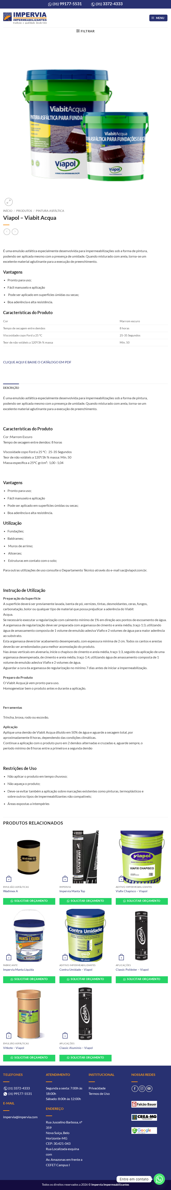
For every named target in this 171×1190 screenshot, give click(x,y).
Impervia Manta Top (72, 891)
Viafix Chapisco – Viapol (131, 891)
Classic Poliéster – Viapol (132, 969)
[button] (158, 18)
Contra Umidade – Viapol (75, 969)
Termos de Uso (99, 1093)
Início (7, 210)
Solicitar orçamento (31, 900)
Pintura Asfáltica (50, 210)
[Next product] (7, 232)
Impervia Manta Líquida (18, 969)
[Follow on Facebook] (135, 1088)
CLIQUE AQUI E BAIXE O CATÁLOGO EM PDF (37, 362)
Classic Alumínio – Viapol (76, 1048)
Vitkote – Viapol (13, 1048)
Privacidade (97, 1088)
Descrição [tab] (11, 387)
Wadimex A (10, 891)
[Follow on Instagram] (142, 1088)
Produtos (24, 210)
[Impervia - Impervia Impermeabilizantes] (25, 18)
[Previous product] (15, 232)
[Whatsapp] (159, 1179)
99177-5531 (67, 3)
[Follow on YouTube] (149, 1088)
